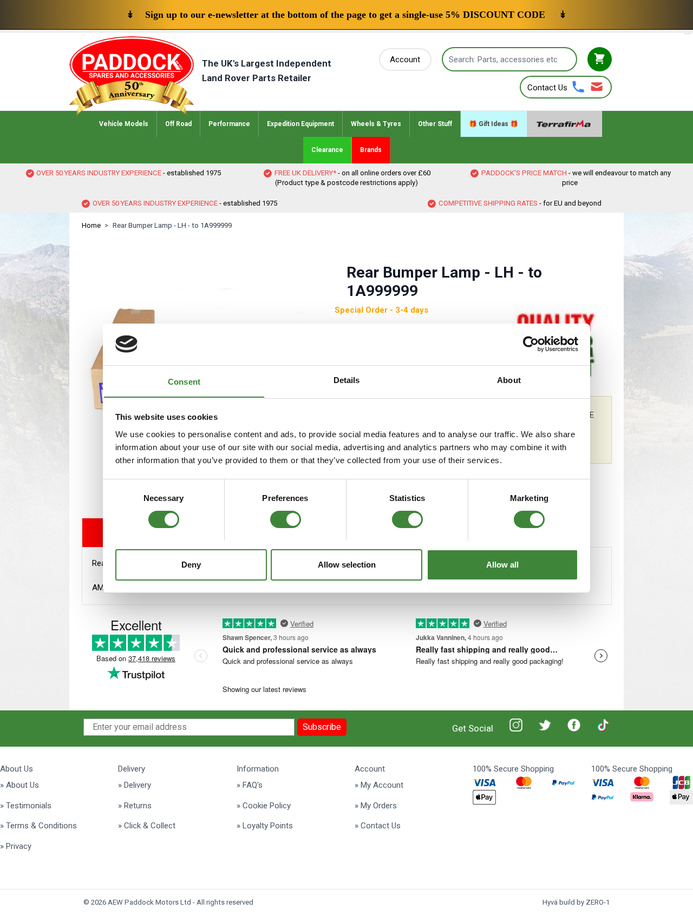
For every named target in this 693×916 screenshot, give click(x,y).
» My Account (379, 785)
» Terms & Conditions (38, 826)
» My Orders (376, 805)
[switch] (285, 519)
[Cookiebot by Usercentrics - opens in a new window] (530, 344)
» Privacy (15, 846)
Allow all (502, 564)
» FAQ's (250, 785)
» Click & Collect (146, 826)
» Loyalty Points (265, 826)
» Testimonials (25, 805)
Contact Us (547, 88)
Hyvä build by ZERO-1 (576, 902)
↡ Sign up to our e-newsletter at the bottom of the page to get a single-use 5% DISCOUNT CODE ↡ (346, 14)
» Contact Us (378, 826)
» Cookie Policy (264, 805)
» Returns (135, 805)
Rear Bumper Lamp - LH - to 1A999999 (172, 225)
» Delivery (134, 785)
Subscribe (322, 727)
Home (91, 225)
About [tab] (509, 379)
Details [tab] (347, 379)
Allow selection (347, 564)
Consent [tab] (184, 381)
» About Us (19, 785)
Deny (191, 564)
